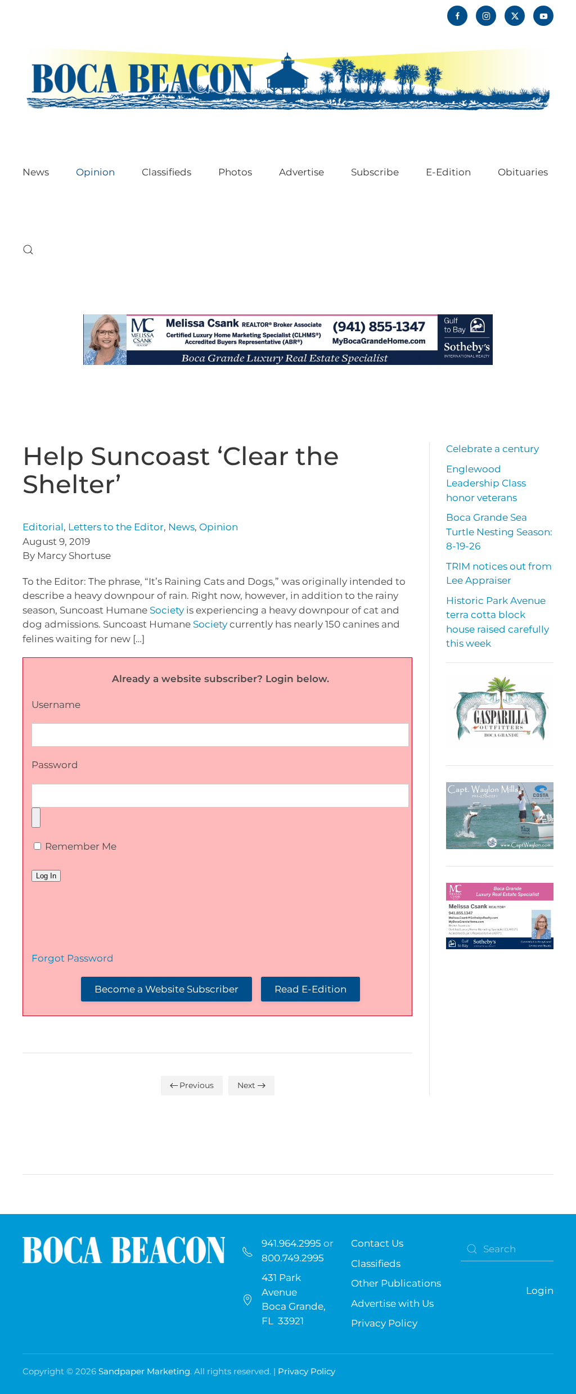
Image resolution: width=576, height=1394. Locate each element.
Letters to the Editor (116, 527)
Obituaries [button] (523, 172)
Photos (235, 172)
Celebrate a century (492, 448)
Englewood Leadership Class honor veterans (486, 483)
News (181, 527)
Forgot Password (73, 958)
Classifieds (166, 172)
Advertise (301, 172)
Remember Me (79, 846)
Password (55, 764)
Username (56, 704)
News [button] (35, 172)
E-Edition (448, 172)
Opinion (218, 527)
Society (167, 610)
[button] (28, 249)
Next (246, 1085)
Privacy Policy (384, 1323)
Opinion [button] (95, 172)
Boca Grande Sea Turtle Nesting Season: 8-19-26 (499, 532)
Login (540, 1290)
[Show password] (36, 817)
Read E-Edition (310, 989)
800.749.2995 (293, 1258)
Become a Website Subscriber (166, 989)
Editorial (43, 527)
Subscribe (375, 172)
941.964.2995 (291, 1243)
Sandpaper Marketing (144, 1371)
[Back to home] (288, 78)
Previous (196, 1085)
